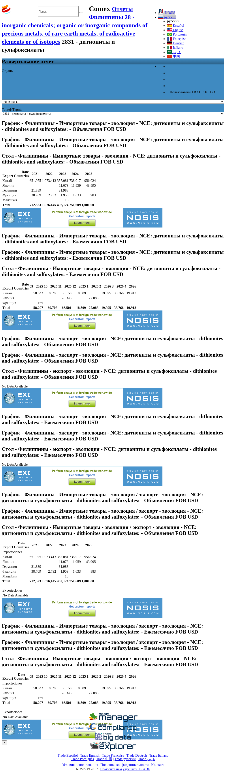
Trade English (90, 755)
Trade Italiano (158, 755)
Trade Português (82, 759)
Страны (7, 71)
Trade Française (113, 755)
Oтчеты (122, 9)
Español (178, 25)
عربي (176, 52)
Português (179, 34)
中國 (176, 56)
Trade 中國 (104, 759)
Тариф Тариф (12, 109)
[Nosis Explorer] (113, 750)
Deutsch (178, 43)
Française (179, 39)
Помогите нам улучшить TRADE (125, 769)
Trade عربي (146, 759)
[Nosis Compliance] (113, 730)
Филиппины (106, 17)
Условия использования (80, 765)
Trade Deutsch (136, 755)
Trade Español (68, 755)
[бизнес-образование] (113, 721)
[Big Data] (113, 740)
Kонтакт (157, 765)
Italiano (177, 47)
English (177, 30)
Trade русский (125, 759)
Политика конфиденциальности (125, 765)
